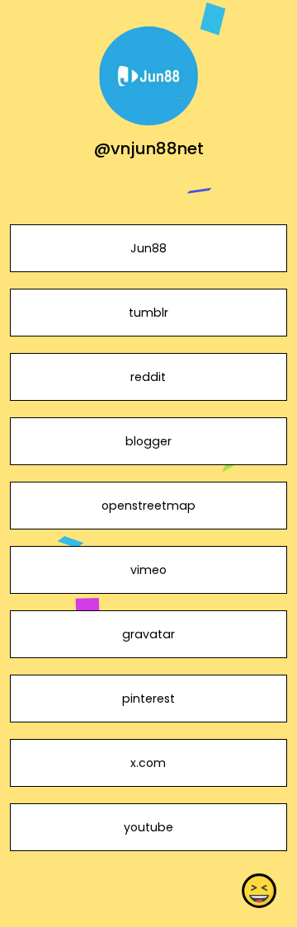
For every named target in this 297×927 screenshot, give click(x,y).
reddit (148, 377)
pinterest (148, 698)
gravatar (148, 634)
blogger (148, 441)
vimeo (148, 570)
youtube (148, 827)
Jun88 (148, 248)
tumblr (148, 312)
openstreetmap (148, 505)
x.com (148, 763)
